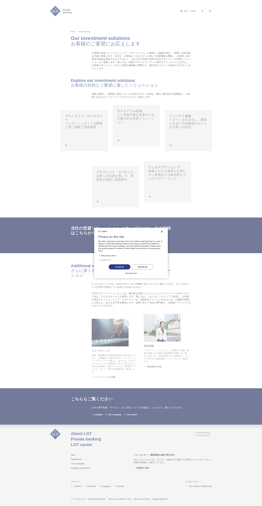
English (104, 231)
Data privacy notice (108, 255)
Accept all (119, 267)
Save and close (131, 273)
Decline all (142, 267)
